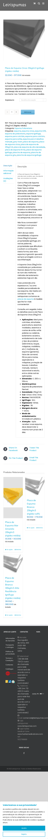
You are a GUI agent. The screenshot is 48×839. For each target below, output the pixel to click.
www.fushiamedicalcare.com (30, 734)
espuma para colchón (35, 136)
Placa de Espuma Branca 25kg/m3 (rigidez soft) (33, 507)
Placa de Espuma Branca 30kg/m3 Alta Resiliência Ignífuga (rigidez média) (12, 587)
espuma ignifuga (33, 133)
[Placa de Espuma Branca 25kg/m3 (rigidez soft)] (35, 486)
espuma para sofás (13, 139)
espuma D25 (40, 131)
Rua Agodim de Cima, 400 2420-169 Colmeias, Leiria (23, 645)
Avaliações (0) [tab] (8, 179)
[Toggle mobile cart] (34, 3)
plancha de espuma (21, 152)
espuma (17, 131)
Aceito (24, 828)
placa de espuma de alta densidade (29, 147)
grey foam (17, 141)
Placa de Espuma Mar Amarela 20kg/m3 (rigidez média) (12, 529)
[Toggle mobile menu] (43, 3)
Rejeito (24, 834)
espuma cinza (28, 131)
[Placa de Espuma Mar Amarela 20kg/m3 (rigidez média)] (13, 497)
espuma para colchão (14, 136)
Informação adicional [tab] (8, 172)
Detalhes (18, 549)
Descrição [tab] (7, 165)
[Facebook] (24, 753)
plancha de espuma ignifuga (29, 155)
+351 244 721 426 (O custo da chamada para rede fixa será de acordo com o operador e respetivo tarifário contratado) (24, 700)
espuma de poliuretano (15, 133)
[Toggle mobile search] (39, 3)
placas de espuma (26, 299)
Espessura (9, 100)
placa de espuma (30, 141)
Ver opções (9, 549)
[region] (24, 820)
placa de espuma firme (15, 149)
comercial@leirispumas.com (35, 718)
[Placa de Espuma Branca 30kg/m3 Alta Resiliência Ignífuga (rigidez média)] (13, 564)
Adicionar (27, 112)
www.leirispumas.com (27, 726)
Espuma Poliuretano (23, 128)
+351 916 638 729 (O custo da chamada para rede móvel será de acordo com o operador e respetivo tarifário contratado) (24, 671)
